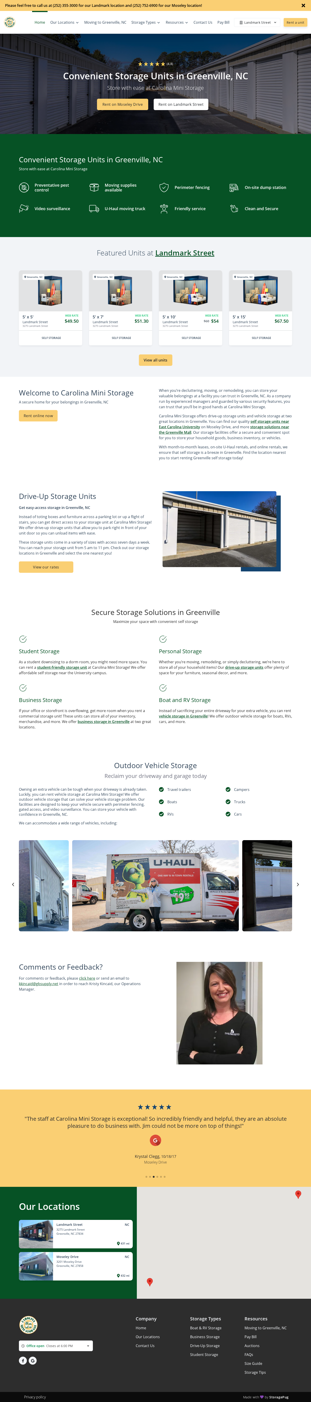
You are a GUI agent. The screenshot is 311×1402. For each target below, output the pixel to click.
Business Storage (205, 1336)
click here (87, 978)
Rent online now (38, 415)
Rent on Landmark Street (181, 104)
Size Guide (253, 1363)
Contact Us (145, 1345)
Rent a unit (295, 22)
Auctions (252, 1345)
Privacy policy (35, 1396)
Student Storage (204, 1354)
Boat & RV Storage (206, 1327)
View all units (156, 360)
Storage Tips (255, 1372)
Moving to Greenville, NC (266, 1327)
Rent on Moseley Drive (122, 104)
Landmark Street (184, 253)
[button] (146, 1177)
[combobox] (56, 1345)
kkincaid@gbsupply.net (38, 983)
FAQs (249, 1354)
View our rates (46, 567)
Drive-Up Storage (205, 1345)
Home (141, 1327)
